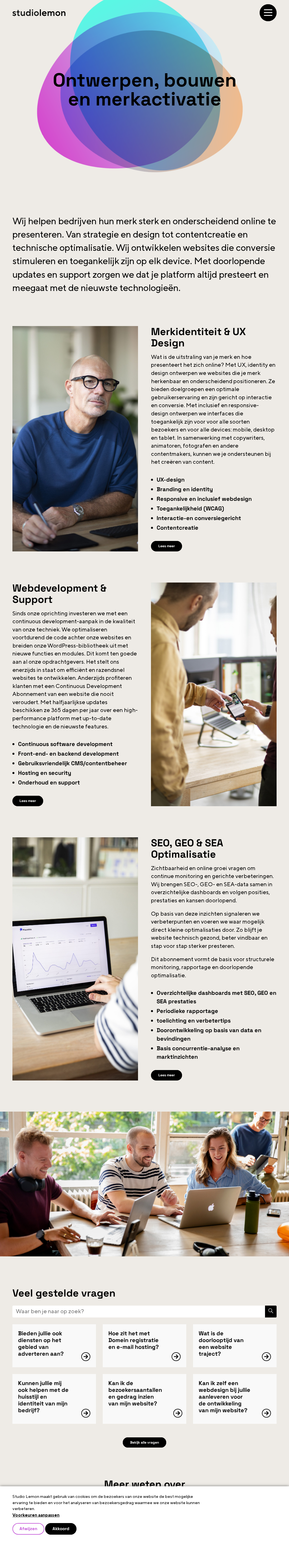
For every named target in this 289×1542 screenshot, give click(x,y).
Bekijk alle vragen (145, 1448)
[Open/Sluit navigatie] (268, 12)
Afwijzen (29, 1528)
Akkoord (63, 1528)
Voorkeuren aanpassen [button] (36, 1514)
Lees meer (169, 546)
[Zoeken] (270, 1316)
